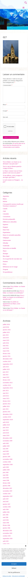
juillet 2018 (6, 470)
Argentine (6, 196)
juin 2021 (5, 409)
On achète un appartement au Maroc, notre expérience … (11, 303)
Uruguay (5, 269)
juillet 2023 (6, 369)
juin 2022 (6, 390)
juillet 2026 (6, 324)
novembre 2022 (8, 382)
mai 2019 (5, 448)
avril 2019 (6, 451)
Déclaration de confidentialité (18, 576)
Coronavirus (6, 216)
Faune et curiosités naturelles (12, 235)
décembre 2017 (7, 488)
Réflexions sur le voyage (10, 267)
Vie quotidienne (7, 272)
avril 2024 (6, 348)
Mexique (5, 253)
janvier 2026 (6, 330)
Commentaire (7, 85)
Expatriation (6, 232)
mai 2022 (6, 393)
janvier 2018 (6, 485)
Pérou (4, 264)
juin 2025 (6, 335)
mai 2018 (5, 475)
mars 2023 (6, 377)
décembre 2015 (7, 530)
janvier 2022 (6, 404)
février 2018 (6, 483)
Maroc (5, 251)
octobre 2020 (7, 417)
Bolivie (5, 201)
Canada (5, 208)
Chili (4, 211)
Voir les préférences (14, 572)
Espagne (5, 227)
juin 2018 (5, 472)
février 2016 (6, 525)
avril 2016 (6, 520)
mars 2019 (6, 454)
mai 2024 (5, 345)
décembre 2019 (7, 438)
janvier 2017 (6, 504)
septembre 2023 (8, 364)
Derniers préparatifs (9, 219)
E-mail (5, 111)
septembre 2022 (8, 388)
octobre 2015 (7, 536)
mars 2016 (6, 522)
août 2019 (6, 443)
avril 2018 (6, 478)
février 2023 (6, 380)
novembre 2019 (7, 441)
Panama (5, 261)
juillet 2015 (6, 544)
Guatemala (6, 245)
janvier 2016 (6, 528)
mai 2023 (5, 374)
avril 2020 (6, 433)
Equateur (5, 224)
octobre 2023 (7, 361)
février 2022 (6, 401)
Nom (5, 104)
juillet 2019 (6, 446)
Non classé (6, 256)
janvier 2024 (6, 356)
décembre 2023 (7, 359)
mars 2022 (6, 398)
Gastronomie (7, 240)
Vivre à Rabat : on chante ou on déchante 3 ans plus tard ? (13, 297)
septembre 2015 (7, 538)
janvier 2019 (6, 456)
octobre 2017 (7, 493)
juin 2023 (5, 372)
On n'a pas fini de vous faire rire (12, 259)
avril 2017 (6, 501)
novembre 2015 (7, 533)
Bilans (5, 199)
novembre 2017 (7, 491)
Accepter (14, 564)
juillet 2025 (6, 332)
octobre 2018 (7, 462)
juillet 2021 (6, 406)
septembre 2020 (8, 419)
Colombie (6, 214)
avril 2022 (6, 396)
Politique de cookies (7, 576)
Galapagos (6, 237)
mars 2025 (6, 340)
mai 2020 (6, 430)
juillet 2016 (6, 512)
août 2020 (6, 422)
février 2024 (6, 353)
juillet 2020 (6, 425)
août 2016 (6, 509)
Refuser (14, 568)
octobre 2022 (7, 385)
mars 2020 (6, 435)
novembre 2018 (7, 459)
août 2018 (6, 467)
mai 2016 (5, 517)
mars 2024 (6, 351)
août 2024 (6, 343)
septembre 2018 (8, 464)
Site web (5, 117)
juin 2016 (5, 515)
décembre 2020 (7, 414)
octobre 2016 (7, 507)
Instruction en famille (9, 248)
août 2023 (6, 367)
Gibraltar (5, 243)
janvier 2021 (6, 411)
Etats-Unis (6, 230)
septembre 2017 (7, 496)
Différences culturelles (10, 222)
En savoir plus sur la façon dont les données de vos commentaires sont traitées (14, 145)
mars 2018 (6, 480)
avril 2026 (6, 327)
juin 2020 (6, 427)
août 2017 (6, 499)
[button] (25, 546)
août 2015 (6, 541)
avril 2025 (6, 337)
